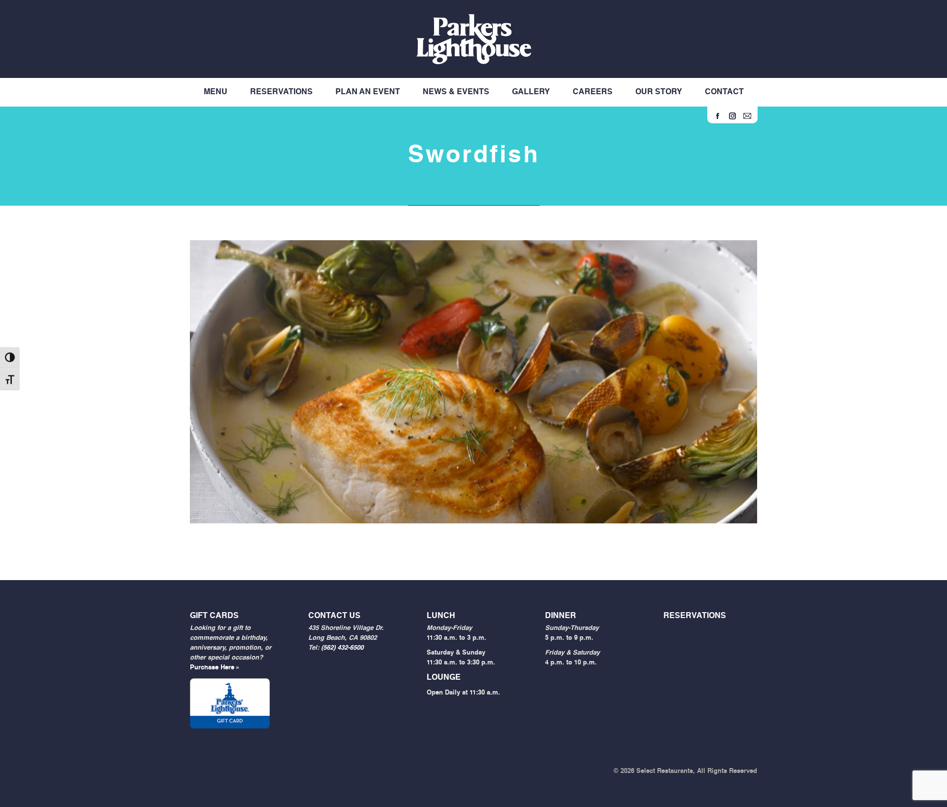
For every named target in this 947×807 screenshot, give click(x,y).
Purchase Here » (215, 667)
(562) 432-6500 (342, 648)
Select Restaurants (664, 771)
